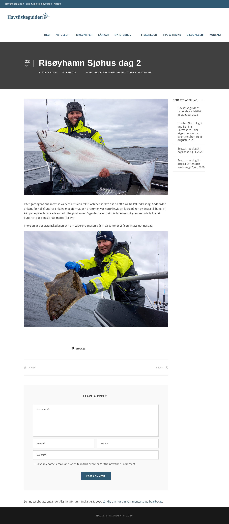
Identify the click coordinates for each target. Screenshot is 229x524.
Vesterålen (144, 72)
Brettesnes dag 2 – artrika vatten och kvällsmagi (189, 164)
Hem (47, 35)
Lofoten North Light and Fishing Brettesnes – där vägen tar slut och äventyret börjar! (190, 129)
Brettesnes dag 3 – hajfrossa (189, 150)
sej (127, 72)
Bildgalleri (195, 35)
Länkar (103, 35)
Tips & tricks (172, 35)
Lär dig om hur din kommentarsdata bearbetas (132, 501)
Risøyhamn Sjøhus (113, 72)
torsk (133, 72)
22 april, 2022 (50, 72)
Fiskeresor (149, 35)
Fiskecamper (84, 35)
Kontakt (216, 35)
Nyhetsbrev (122, 35)
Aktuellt (62, 35)
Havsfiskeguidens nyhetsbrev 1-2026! (190, 109)
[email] (217, 3)
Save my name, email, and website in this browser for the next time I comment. (86, 464)
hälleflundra (93, 72)
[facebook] (223, 3)
